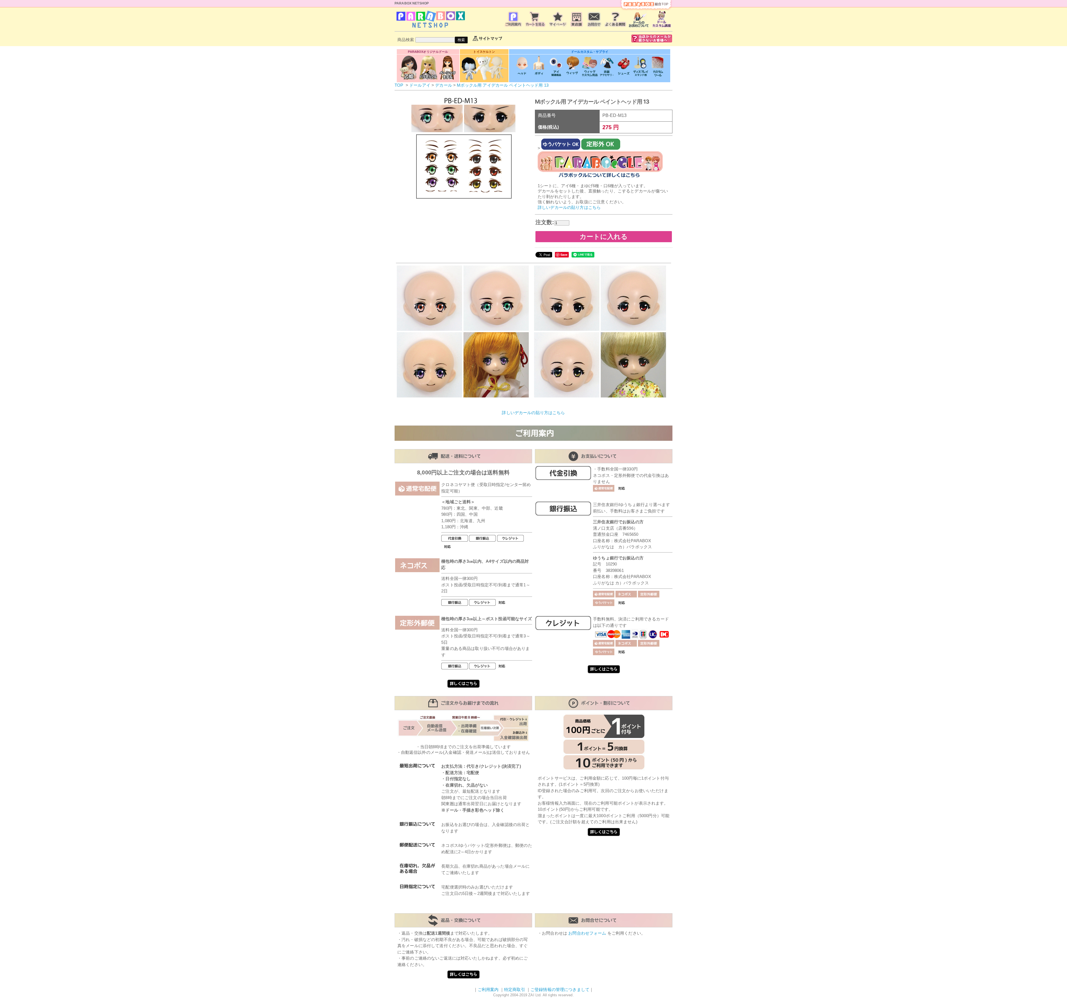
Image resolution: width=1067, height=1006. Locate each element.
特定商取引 (514, 989)
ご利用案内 (488, 989)
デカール (443, 85)
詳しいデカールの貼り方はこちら (569, 207)
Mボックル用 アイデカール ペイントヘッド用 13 (503, 85)
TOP (399, 85)
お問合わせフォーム (587, 933)
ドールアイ (419, 85)
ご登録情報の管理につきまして (559, 989)
